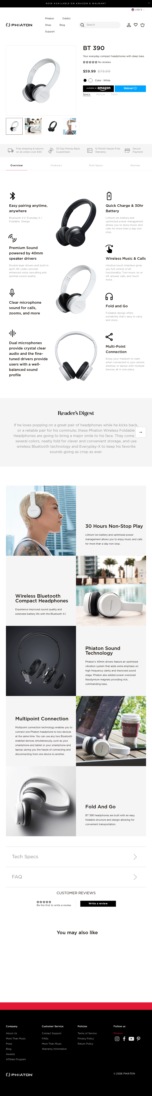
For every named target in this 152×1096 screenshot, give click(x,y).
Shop (48, 25)
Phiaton (49, 19)
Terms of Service (87, 1033)
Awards (10, 1054)
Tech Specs (96, 165)
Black (85, 80)
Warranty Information (54, 1049)
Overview (16, 165)
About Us (11, 1033)
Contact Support (51, 1033)
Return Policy (85, 1044)
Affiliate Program (16, 1059)
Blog (62, 25)
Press (9, 1044)
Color (102, 80)
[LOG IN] (128, 25)
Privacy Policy (86, 1039)
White (90, 80)
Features (56, 165)
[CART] (142, 25)
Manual (100, 94)
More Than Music (16, 1039)
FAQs (45, 1039)
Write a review (98, 904)
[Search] (82, 25)
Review (135, 165)
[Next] (140, 432)
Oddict (66, 19)
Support (50, 32)
